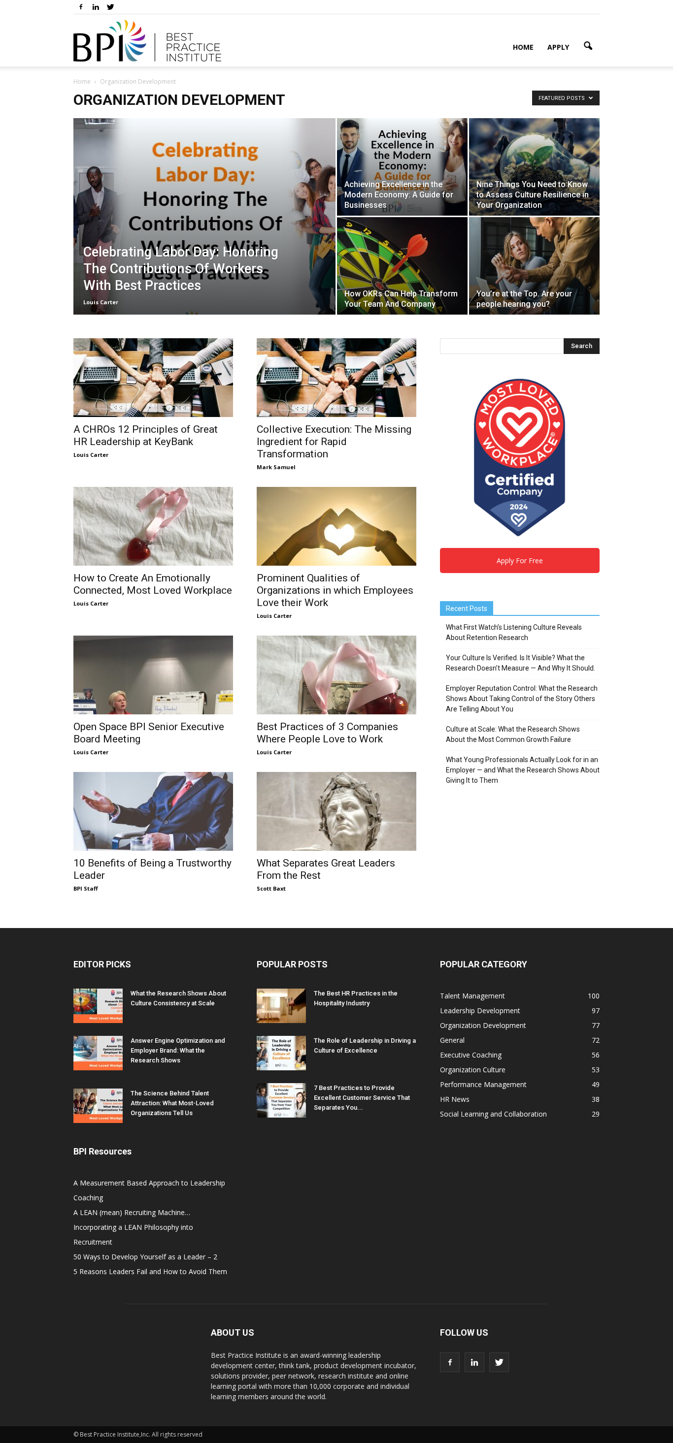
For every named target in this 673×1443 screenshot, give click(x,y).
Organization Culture (472, 1069)
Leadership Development (480, 1010)
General (452, 1040)
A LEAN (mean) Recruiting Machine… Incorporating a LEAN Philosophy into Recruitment (133, 1227)
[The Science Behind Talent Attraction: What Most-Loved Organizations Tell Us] (98, 1106)
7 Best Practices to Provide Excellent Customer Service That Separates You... (362, 1097)
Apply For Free (520, 560)
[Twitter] (110, 7)
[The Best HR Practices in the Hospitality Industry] (281, 1006)
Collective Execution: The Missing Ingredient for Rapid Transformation (334, 441)
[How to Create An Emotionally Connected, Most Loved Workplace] (153, 526)
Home (523, 47)
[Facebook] (80, 7)
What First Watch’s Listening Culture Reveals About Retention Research (514, 632)
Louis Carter (100, 302)
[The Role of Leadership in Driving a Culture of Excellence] (281, 1053)
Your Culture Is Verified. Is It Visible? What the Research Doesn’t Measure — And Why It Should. (520, 663)
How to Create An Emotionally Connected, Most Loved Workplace (152, 584)
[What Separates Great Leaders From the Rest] (336, 811)
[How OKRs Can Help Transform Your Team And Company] (402, 266)
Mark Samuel (276, 467)
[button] (588, 46)
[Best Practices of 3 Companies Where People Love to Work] (336, 675)
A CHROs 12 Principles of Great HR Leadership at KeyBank (145, 435)
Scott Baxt (271, 888)
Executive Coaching (471, 1054)
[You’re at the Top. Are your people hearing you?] (534, 266)
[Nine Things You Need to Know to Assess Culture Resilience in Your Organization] (534, 167)
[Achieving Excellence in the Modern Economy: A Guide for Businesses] (402, 167)
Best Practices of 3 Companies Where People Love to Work (327, 733)
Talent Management (472, 995)
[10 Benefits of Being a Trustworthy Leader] (153, 811)
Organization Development (483, 1025)
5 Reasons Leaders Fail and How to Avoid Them (150, 1271)
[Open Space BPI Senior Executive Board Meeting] (153, 675)
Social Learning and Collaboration (493, 1114)
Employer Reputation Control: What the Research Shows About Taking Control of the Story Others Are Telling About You (522, 698)
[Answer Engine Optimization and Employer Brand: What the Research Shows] (98, 1053)
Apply (558, 47)
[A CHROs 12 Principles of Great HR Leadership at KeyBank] (153, 377)
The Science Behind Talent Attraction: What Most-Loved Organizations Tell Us (172, 1103)
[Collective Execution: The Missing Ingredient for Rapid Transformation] (336, 377)
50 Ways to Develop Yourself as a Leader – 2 (145, 1256)
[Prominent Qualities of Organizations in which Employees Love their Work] (336, 526)
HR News (455, 1099)
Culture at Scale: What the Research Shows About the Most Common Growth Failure (513, 734)
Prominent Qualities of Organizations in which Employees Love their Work (335, 590)
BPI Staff (85, 888)
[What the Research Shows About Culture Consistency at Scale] (98, 1006)
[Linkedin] (95, 7)
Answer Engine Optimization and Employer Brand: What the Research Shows (178, 1050)
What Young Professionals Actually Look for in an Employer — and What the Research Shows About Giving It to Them (523, 770)
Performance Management (483, 1084)
